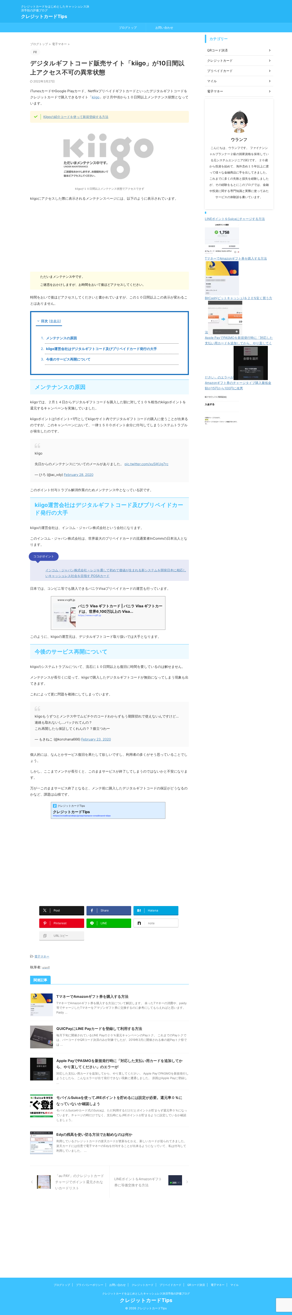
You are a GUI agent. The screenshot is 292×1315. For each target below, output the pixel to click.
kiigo (95, 97)
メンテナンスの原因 (61, 338)
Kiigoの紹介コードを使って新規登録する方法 (75, 117)
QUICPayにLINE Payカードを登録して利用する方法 (99, 1028)
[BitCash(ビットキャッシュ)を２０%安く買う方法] (225, 332)
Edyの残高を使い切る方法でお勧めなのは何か (94, 1134)
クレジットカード (143, 1285)
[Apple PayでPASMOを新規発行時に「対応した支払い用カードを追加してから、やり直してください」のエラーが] (251, 377)
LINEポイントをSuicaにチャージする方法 (235, 219)
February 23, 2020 (96, 739)
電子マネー (41, 956)
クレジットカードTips (44, 16)
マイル (234, 1285)
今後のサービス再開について (68, 359)
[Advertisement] (109, 238)
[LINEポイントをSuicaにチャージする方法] (222, 253)
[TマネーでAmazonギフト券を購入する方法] (222, 292)
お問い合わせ (164, 27)
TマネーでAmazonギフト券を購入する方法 (92, 996)
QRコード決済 (196, 1285)
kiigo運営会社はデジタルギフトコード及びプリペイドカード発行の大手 (101, 349)
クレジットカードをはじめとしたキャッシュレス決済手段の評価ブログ (146, 1293)
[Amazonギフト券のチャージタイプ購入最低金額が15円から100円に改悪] (222, 422)
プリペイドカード (170, 1285)
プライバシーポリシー (89, 1285)
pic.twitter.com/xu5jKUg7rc (146, 464)
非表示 (55, 321)
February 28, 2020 (78, 474)
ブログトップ (128, 27)
